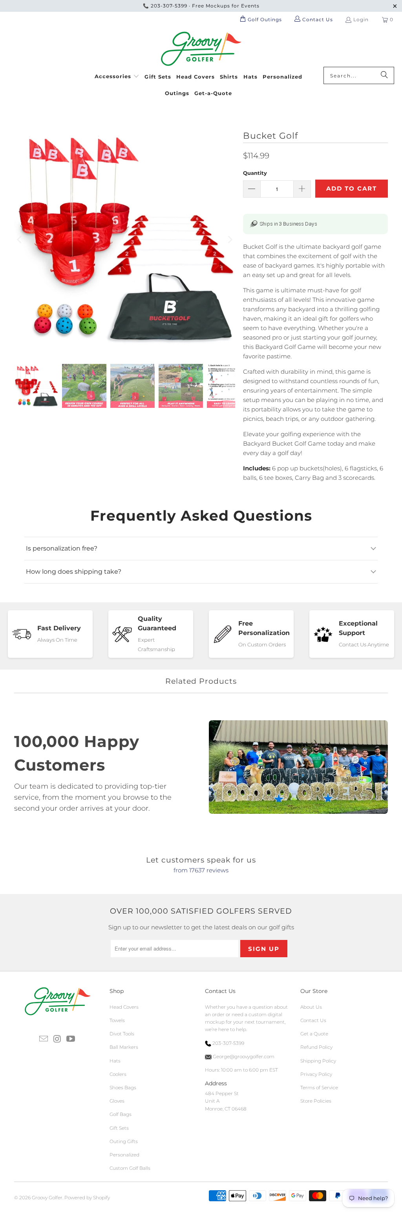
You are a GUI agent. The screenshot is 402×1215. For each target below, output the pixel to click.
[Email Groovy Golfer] (44, 1039)
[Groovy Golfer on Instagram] (57, 1039)
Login (361, 19)
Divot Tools (122, 1034)
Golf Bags (121, 1114)
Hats (115, 1061)
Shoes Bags (123, 1087)
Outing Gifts (124, 1141)
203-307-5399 (169, 6)
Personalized (124, 1155)
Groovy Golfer (47, 1197)
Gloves (117, 1101)
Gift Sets (119, 1128)
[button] (117, 75)
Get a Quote (314, 1034)
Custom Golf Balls (130, 1168)
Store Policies (315, 1101)
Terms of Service (319, 1087)
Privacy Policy (316, 1074)
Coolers (118, 1074)
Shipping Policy (318, 1061)
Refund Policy (316, 1047)
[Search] (384, 75)
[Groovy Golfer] (201, 49)
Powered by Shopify (87, 1197)
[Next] (229, 240)
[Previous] (20, 240)
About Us (311, 1007)
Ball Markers (124, 1047)
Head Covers (124, 1007)
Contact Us (313, 1020)
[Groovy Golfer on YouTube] (71, 1039)
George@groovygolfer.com (243, 1056)
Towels (117, 1020)
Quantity (255, 173)
